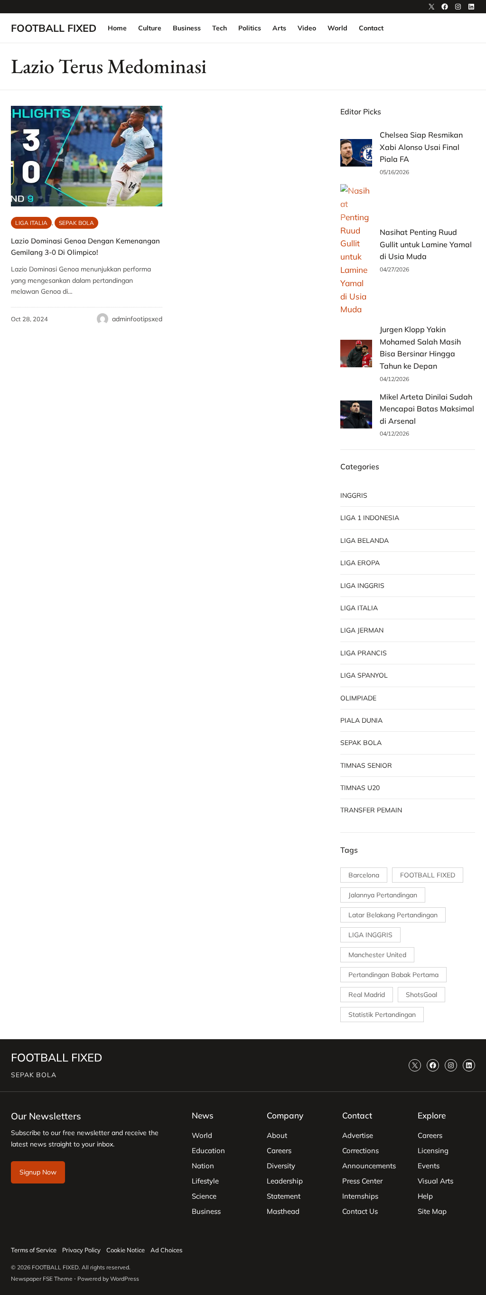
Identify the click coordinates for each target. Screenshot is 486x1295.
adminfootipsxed (137, 319)
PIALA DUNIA (361, 720)
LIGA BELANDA (364, 540)
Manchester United (377, 954)
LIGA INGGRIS (362, 585)
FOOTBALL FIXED (53, 28)
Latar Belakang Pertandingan (393, 915)
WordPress (124, 1278)
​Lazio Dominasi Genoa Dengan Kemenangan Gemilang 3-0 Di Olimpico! (85, 246)
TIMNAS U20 (360, 787)
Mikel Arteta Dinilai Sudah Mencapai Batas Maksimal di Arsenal (427, 409)
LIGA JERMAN (361, 630)
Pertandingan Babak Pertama (393, 974)
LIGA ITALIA (31, 222)
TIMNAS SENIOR (366, 765)
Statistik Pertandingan (382, 1014)
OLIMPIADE (358, 698)
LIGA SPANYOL (364, 675)
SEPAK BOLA (76, 222)
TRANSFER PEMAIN (371, 810)
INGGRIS (353, 495)
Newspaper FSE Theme (42, 1278)
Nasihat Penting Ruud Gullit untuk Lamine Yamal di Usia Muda (426, 244)
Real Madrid (366, 994)
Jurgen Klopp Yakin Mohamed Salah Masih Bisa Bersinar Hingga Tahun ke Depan (420, 348)
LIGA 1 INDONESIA (369, 517)
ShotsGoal (421, 994)
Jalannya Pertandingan (382, 895)
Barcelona (363, 875)
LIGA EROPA (360, 563)
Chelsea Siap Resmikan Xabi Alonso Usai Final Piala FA (421, 147)
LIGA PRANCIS (363, 653)
